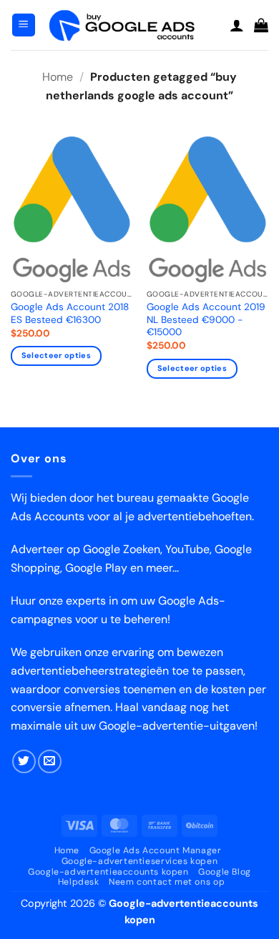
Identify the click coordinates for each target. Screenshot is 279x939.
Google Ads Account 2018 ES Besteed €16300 (70, 313)
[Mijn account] (237, 25)
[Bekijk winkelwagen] (261, 25)
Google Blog (224, 872)
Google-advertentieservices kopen (140, 861)
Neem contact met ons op (167, 882)
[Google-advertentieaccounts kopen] (132, 25)
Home (57, 76)
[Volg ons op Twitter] (24, 761)
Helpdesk (78, 882)
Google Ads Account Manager (155, 850)
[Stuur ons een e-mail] (50, 761)
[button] (23, 25)
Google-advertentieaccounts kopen (108, 872)
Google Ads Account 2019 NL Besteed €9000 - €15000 (206, 319)
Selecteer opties (56, 355)
